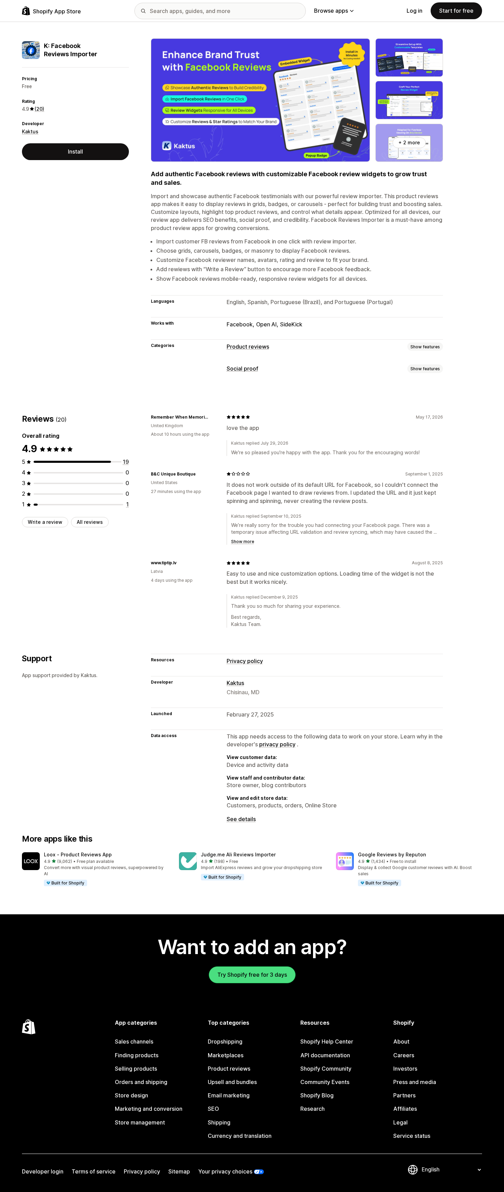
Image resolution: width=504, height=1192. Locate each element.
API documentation (325, 1055)
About (401, 1041)
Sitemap (179, 1171)
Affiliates (405, 1108)
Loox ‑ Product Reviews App (78, 854)
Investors (405, 1068)
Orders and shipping (141, 1082)
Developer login (42, 1171)
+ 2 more (409, 142)
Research (312, 1108)
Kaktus (30, 131)
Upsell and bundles (232, 1082)
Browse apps (331, 10)
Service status (411, 1135)
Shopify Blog (317, 1095)
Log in (414, 10)
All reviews (90, 522)
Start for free (456, 10)
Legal (400, 1122)
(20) (39, 109)
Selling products (136, 1068)
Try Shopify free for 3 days (252, 974)
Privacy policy (245, 661)
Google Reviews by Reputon (392, 854)
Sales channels (134, 1041)
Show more (242, 541)
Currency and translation (240, 1135)
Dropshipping (225, 1041)
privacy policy (277, 744)
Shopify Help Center (326, 1041)
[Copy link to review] (213, 417)
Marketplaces (225, 1055)
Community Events (324, 1082)
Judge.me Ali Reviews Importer (238, 854)
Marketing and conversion (148, 1108)
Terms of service (94, 1171)
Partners (404, 1095)
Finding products (136, 1055)
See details (241, 819)
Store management (140, 1122)
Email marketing (229, 1095)
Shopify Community (325, 1068)
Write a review (45, 522)
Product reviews (248, 346)
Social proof (242, 368)
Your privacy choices (225, 1171)
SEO (213, 1108)
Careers (403, 1055)
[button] (95, 869)
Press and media (414, 1082)
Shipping (219, 1122)
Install (75, 151)
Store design (131, 1095)
